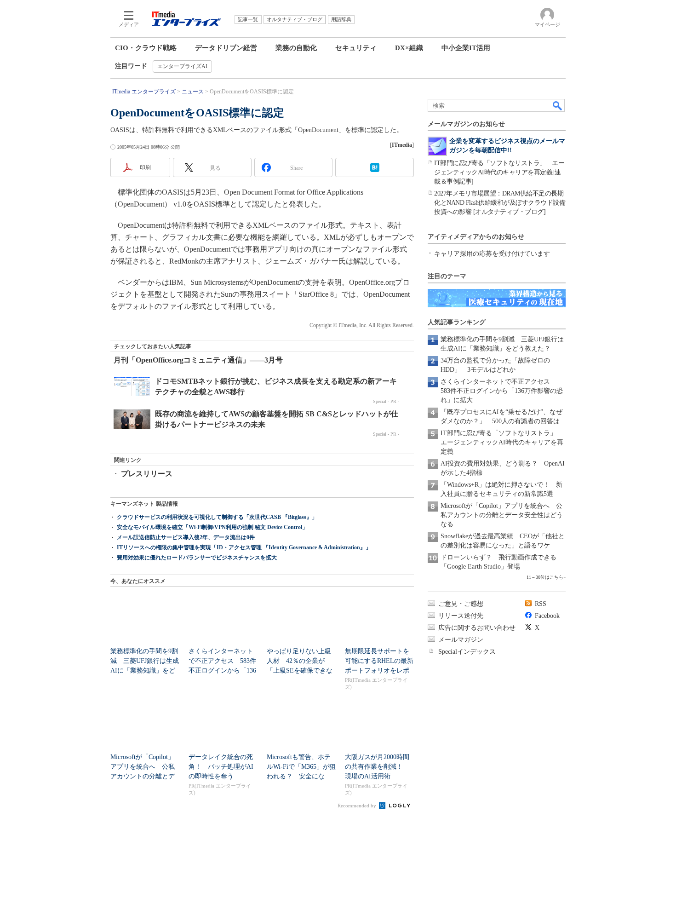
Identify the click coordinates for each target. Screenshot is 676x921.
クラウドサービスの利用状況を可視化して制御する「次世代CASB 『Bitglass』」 (217, 517)
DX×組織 (409, 48)
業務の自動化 (296, 48)
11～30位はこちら (545, 577)
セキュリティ (356, 48)
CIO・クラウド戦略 (146, 48)
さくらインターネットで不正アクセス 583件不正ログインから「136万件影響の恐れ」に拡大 (502, 390)
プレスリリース (146, 474)
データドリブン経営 (226, 48)
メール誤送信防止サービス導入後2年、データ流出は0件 (186, 537)
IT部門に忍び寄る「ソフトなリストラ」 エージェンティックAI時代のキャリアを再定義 (502, 442)
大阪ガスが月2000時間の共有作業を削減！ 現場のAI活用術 (377, 767)
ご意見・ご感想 (460, 603)
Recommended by (358, 805)
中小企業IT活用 (465, 48)
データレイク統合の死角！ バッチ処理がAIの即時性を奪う (221, 767)
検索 (558, 105)
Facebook (547, 615)
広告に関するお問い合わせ (477, 627)
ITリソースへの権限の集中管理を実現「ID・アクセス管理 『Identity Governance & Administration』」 (244, 547)
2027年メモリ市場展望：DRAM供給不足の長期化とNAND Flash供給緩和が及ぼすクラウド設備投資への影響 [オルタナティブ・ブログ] (499, 202)
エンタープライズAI (182, 66)
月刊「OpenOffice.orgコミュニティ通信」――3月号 (198, 360)
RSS (540, 603)
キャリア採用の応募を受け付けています (492, 253)
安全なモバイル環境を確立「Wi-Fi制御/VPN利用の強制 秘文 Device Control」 (212, 527)
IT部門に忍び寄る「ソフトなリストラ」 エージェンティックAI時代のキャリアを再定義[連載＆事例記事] (499, 172)
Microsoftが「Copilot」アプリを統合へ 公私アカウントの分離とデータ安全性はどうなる (502, 515)
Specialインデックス (467, 651)
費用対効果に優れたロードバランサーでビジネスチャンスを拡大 (197, 557)
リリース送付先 (460, 615)
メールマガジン (460, 639)
